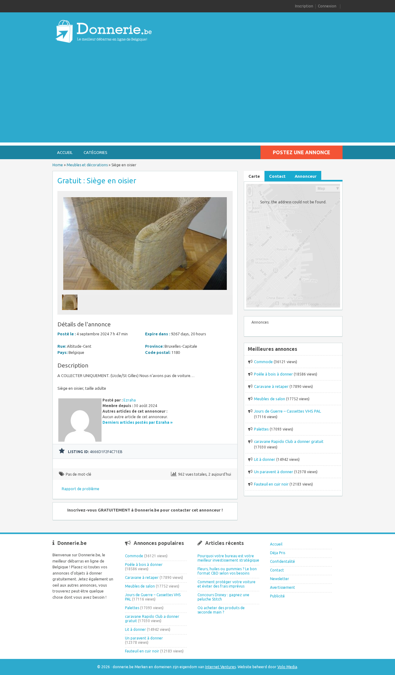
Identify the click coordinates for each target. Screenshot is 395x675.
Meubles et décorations (87, 165)
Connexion (327, 6)
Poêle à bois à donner (273, 374)
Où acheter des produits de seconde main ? (221, 610)
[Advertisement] (197, 99)
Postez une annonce (301, 152)
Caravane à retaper (271, 386)
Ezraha (129, 400)
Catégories (95, 152)
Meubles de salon (269, 399)
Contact (277, 570)
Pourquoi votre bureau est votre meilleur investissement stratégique (228, 558)
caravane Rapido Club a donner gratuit (288, 441)
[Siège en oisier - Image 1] (70, 312)
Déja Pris (277, 553)
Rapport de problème (80, 489)
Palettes (261, 429)
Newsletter (279, 579)
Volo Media (287, 667)
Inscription (304, 6)
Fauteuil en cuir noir (271, 484)
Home (57, 165)
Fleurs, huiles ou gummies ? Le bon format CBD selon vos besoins (227, 571)
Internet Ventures (220, 667)
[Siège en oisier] (145, 292)
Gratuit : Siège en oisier (96, 180)
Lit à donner (264, 459)
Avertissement (282, 587)
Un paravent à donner (273, 471)
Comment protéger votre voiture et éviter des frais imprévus (227, 584)
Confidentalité (282, 561)
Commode (263, 361)
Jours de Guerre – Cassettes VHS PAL (287, 411)
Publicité (277, 596)
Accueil (65, 152)
